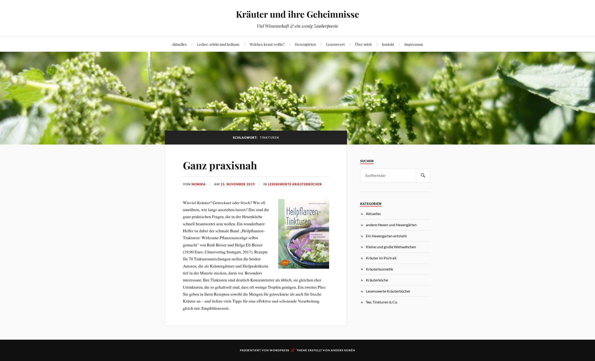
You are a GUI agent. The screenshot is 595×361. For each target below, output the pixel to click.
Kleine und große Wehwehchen (391, 247)
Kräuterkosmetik (379, 269)
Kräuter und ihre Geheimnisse (297, 14)
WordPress (279, 350)
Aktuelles (179, 44)
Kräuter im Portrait (381, 258)
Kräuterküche (377, 280)
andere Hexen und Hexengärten (391, 224)
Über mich (363, 44)
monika (199, 184)
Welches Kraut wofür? (267, 44)
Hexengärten (305, 44)
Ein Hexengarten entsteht (386, 236)
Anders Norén (343, 350)
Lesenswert (335, 44)
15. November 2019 (238, 184)
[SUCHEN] (423, 175)
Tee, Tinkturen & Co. (382, 302)
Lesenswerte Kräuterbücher (295, 184)
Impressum (413, 44)
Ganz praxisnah (220, 165)
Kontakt (388, 44)
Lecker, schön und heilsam (218, 44)
